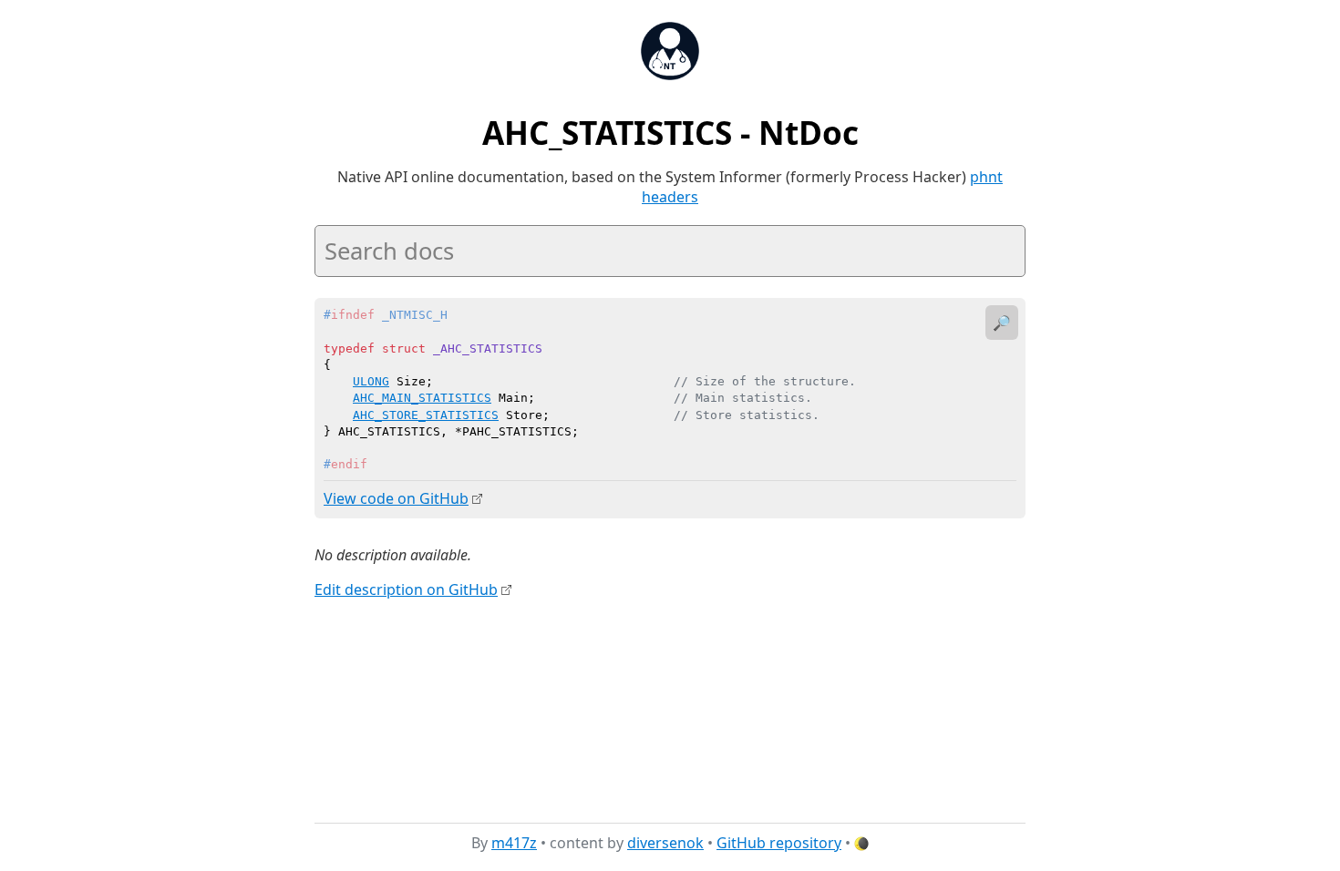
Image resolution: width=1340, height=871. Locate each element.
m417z (514, 843)
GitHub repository (778, 843)
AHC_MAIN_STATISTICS (422, 398)
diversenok (665, 843)
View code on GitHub (396, 498)
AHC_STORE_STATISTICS (426, 415)
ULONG (371, 381)
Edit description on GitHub (406, 589)
